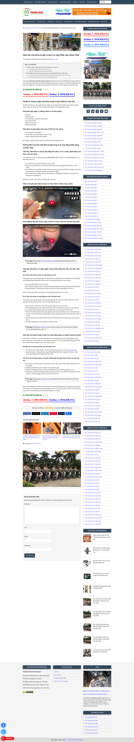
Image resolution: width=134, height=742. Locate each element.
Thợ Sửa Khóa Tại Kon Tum (92, 399)
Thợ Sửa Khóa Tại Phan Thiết (93, 477)
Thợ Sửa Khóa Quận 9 (91, 206)
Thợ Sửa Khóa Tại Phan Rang (93, 412)
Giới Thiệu (57, 675)
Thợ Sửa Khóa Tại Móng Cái (93, 274)
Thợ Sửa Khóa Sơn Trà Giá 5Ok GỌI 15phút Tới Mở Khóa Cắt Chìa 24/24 (102, 601)
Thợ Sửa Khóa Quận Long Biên (93, 135)
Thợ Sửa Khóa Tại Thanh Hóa (93, 364)
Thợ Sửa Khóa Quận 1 (91, 181)
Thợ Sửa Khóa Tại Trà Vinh (92, 508)
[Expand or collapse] (79, 65)
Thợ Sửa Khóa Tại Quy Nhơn (93, 377)
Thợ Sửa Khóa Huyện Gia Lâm (93, 161)
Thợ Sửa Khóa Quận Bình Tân (93, 225)
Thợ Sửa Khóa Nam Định (92, 341)
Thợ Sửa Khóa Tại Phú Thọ (92, 296)
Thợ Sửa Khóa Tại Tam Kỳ (92, 393)
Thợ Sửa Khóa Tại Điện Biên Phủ (94, 328)
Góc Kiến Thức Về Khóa (61, 681)
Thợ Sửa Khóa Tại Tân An (92, 483)
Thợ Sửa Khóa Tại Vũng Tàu (93, 435)
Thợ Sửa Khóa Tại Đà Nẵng (92, 352)
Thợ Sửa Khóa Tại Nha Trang (93, 361)
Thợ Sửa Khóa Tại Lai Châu (92, 331)
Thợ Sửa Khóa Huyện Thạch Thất (94, 167)
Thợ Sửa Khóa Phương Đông (74, 740)
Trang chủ (27, 28)
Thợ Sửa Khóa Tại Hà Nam (92, 290)
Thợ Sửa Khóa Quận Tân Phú (93, 235)
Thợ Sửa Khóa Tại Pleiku (92, 380)
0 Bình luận (55, 59)
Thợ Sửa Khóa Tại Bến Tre (92, 511)
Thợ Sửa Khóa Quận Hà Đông (93, 123)
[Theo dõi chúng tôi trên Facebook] (88, 111)
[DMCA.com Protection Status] (28, 692)
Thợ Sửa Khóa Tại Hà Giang (93, 315)
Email (26, 536)
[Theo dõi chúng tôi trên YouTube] (106, 111)
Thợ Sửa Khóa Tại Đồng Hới (93, 383)
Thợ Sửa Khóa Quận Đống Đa (93, 129)
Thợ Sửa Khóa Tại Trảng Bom (93, 524)
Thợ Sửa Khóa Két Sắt (91, 720)
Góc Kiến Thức (35, 28)
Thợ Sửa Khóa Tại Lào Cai (92, 309)
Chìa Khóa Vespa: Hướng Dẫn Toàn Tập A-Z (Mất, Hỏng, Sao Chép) (31, 437)
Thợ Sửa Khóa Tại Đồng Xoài (93, 467)
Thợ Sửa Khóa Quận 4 (91, 191)
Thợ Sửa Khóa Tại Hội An (92, 409)
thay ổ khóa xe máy (44, 327)
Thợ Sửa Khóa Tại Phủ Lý (92, 287)
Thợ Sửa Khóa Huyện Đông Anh (94, 170)
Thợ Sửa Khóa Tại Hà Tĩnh (92, 374)
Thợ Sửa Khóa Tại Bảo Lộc (92, 421)
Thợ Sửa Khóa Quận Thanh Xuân (94, 132)
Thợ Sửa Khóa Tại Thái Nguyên (94, 265)
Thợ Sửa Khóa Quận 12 (91, 216)
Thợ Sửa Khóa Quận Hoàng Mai (94, 138)
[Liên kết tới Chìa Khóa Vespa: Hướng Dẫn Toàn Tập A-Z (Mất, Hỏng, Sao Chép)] (32, 428)
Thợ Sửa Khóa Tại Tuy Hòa (92, 405)
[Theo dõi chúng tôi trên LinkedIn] (92, 111)
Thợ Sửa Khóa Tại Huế (91, 371)
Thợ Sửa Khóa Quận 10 (91, 210)
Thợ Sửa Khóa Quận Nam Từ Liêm (94, 151)
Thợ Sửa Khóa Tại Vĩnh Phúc (93, 306)
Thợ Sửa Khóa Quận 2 (91, 184)
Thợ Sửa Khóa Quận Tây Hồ (93, 148)
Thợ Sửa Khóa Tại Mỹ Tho (92, 486)
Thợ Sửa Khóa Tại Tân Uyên (93, 464)
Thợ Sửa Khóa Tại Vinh (91, 368)
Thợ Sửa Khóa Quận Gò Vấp (93, 222)
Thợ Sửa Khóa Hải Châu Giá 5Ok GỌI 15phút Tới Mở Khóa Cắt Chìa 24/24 (101, 626)
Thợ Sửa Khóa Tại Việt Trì (92, 300)
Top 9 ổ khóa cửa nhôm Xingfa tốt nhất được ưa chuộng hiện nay (101, 550)
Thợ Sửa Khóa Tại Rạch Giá (93, 499)
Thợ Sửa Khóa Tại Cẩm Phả (93, 277)
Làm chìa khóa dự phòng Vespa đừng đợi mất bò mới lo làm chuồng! (51, 437)
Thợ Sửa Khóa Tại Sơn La (92, 334)
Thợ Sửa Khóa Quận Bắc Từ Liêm (94, 154)
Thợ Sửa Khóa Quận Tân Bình (93, 232)
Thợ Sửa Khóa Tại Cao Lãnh (93, 492)
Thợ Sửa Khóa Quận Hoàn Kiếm (94, 145)
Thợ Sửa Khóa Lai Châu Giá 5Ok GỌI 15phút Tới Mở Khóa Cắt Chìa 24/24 (101, 639)
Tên (25, 527)
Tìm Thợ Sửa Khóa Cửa (91, 733)
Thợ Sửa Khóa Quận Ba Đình (93, 142)
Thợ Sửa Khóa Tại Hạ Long (92, 271)
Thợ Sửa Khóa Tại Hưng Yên (93, 293)
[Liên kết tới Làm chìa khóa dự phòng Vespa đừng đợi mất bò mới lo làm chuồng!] (52, 428)
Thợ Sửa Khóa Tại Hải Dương (93, 338)
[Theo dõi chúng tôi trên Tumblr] (101, 111)
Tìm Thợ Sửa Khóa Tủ (91, 717)
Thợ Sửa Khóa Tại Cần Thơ (92, 432)
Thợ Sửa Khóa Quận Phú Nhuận (94, 238)
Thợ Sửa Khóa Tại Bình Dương (93, 448)
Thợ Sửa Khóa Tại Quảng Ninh (93, 268)
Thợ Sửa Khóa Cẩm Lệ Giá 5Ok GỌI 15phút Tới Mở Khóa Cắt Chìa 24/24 (102, 613)
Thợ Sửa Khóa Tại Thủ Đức (92, 219)
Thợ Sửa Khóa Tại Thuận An (93, 458)
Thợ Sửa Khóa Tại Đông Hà (92, 390)
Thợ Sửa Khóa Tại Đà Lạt (92, 358)
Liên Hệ (57, 671)
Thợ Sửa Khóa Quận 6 (91, 197)
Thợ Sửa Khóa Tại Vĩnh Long (93, 514)
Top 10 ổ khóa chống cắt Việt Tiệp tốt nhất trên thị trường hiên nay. (102, 537)
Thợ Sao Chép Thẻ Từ (91, 730)
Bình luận (27, 504)
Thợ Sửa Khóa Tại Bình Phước (93, 470)
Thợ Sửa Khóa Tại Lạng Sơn (93, 312)
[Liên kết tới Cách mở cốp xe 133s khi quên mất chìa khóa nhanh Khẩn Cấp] (72, 428)
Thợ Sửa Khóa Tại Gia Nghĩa (93, 415)
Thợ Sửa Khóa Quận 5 (91, 194)
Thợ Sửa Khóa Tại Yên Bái (92, 325)
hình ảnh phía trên (72, 350)
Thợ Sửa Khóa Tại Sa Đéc (92, 489)
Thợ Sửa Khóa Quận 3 (91, 187)
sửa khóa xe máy (46, 379)
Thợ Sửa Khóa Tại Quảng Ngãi (93, 396)
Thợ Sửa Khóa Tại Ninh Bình (93, 262)
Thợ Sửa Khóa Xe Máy (91, 723)
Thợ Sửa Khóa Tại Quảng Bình (93, 386)
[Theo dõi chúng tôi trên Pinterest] (97, 111)
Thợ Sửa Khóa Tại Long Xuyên (93, 442)
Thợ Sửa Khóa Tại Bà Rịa (92, 480)
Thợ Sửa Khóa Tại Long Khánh (93, 518)
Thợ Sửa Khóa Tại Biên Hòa (93, 439)
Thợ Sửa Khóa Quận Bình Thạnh (94, 228)
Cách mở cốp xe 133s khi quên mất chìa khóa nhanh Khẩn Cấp (71, 436)
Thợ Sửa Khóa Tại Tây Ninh (92, 473)
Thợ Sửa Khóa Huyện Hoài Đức (94, 164)
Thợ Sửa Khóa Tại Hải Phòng (93, 249)
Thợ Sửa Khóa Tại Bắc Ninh (93, 252)
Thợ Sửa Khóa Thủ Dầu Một (92, 451)
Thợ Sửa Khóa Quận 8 (91, 203)
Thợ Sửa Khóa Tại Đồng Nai (93, 445)
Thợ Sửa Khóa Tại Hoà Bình (93, 303)
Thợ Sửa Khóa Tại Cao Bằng (93, 319)
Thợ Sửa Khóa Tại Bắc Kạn (92, 259)
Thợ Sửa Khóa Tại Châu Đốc (93, 496)
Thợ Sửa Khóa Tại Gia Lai (92, 402)
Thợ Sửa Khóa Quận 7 (91, 200)
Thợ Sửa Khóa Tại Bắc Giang (93, 255)
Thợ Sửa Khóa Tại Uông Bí (92, 281)
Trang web (27, 545)
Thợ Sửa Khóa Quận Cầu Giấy (93, 126)
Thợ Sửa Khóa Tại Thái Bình (93, 284)
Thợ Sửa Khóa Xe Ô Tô (91, 726)
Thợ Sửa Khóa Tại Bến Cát (92, 461)
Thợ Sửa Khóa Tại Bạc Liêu (92, 502)
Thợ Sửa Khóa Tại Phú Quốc (93, 521)
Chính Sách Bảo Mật (60, 678)
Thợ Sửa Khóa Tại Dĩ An (91, 454)
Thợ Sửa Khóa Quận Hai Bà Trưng (94, 157)
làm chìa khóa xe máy (49, 261)
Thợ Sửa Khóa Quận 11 (91, 213)
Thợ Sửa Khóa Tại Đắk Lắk (92, 418)
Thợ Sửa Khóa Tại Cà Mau (92, 505)
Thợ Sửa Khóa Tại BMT (91, 355)
